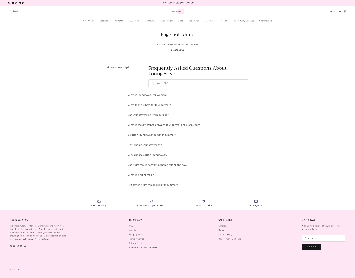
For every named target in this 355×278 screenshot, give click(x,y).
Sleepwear (134, 20)
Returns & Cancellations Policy (143, 247)
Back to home (177, 49)
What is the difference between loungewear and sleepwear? (164, 125)
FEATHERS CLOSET (23, 269)
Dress (180, 20)
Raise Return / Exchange (243, 20)
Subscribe (311, 247)
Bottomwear (194, 20)
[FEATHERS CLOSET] (177, 11)
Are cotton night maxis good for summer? (153, 185)
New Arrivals (88, 20)
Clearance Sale (265, 20)
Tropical (224, 20)
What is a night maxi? (141, 175)
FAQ (131, 225)
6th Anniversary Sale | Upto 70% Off (178, 3)
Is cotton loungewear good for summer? (152, 135)
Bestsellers (104, 20)
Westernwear (167, 20)
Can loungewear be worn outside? (148, 115)
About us (133, 230)
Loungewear (149, 20)
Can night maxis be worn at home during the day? (157, 165)
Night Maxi (119, 20)
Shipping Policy (136, 234)
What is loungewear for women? (147, 95)
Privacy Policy (135, 243)
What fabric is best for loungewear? (149, 105)
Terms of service (136, 238)
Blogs (221, 230)
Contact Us (223, 225)
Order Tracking (225, 234)
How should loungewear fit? (145, 145)
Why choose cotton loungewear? (147, 155)
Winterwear (210, 20)
